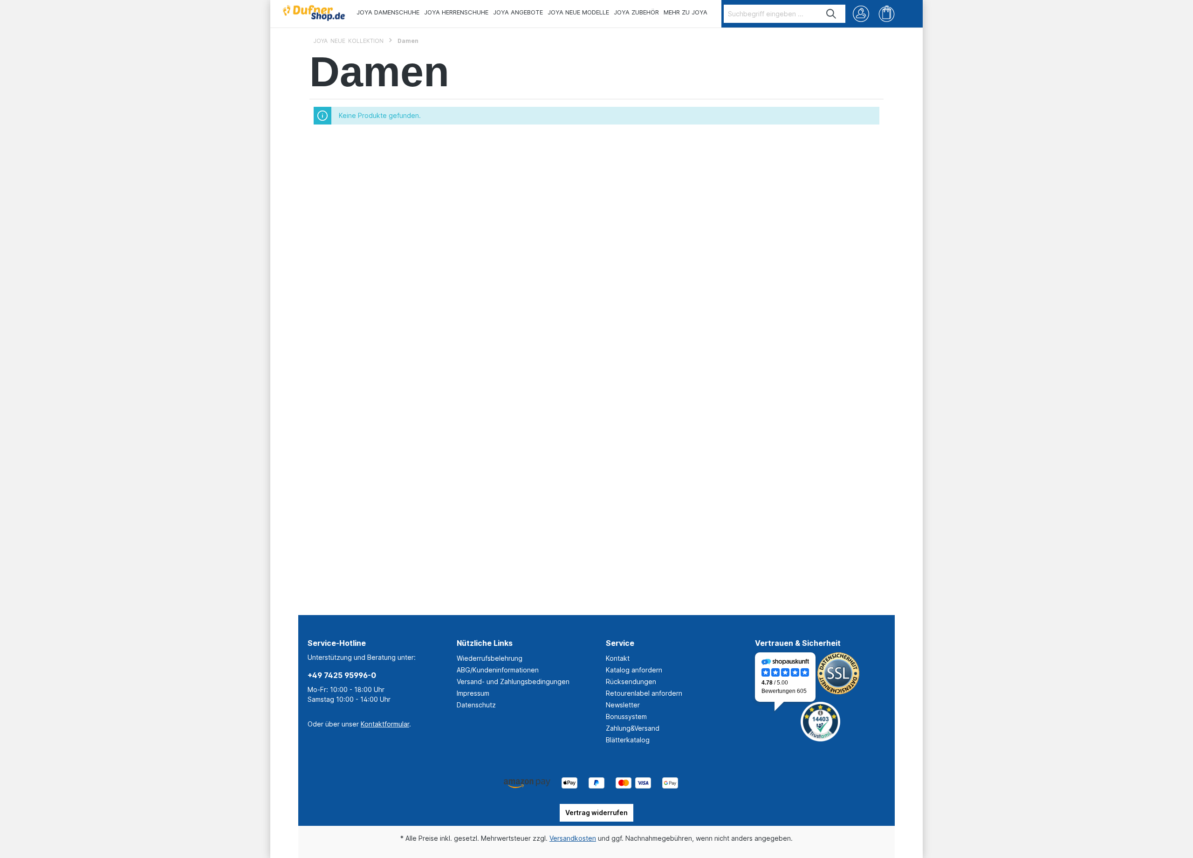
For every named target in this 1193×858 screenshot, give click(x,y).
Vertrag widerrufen (596, 812)
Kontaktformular (385, 724)
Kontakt (618, 658)
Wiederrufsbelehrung (489, 658)
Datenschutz (476, 705)
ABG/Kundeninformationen (498, 670)
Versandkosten (572, 838)
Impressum (473, 693)
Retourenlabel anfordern (644, 693)
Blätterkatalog (628, 740)
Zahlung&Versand (632, 728)
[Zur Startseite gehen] (313, 10)
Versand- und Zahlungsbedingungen (513, 681)
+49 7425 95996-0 (342, 675)
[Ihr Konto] (861, 14)
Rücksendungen (631, 681)
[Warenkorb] (886, 14)
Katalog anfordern (634, 670)
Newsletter (623, 705)
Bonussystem (626, 716)
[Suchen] (831, 14)
